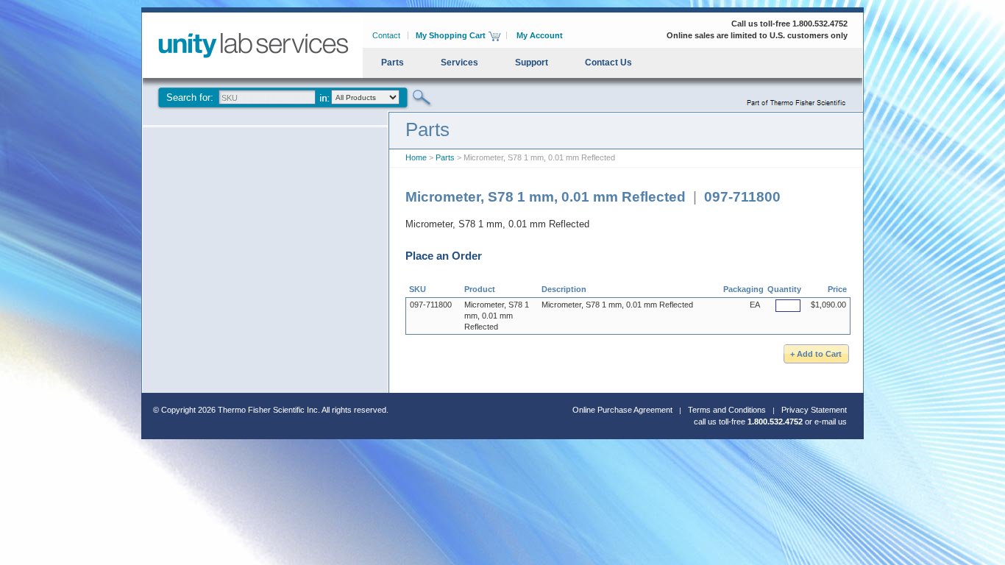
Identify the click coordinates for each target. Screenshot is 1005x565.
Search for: (189, 97)
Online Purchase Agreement (622, 409)
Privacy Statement (814, 409)
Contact (386, 35)
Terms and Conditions (727, 409)
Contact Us (608, 62)
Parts (392, 62)
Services (459, 62)
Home (416, 157)
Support (531, 62)
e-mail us (830, 421)
